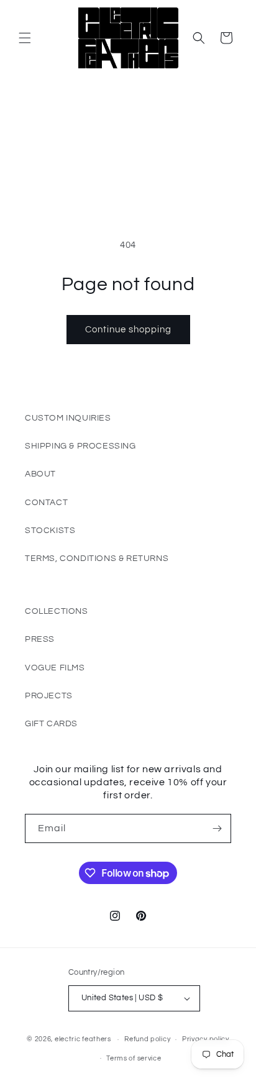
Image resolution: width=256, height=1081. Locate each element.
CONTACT (46, 502)
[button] (25, 38)
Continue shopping (128, 329)
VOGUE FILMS (55, 668)
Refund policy (147, 1039)
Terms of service (133, 1058)
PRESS (40, 639)
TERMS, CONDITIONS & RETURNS (96, 558)
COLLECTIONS (56, 611)
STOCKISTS (50, 530)
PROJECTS (49, 695)
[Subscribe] (217, 828)
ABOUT (40, 474)
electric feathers (83, 1039)
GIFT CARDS (51, 723)
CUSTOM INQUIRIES (68, 418)
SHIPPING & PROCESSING (80, 446)
